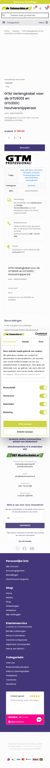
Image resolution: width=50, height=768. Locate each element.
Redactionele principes (17, 667)
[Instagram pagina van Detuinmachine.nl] (17, 548)
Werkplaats (11, 675)
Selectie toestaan (25, 432)
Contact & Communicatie (19, 626)
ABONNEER (25, 525)
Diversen (16, 31)
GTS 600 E (38, 170)
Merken (9, 597)
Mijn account (12, 566)
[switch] (43, 396)
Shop (8, 601)
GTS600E (35, 172)
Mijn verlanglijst (13, 614)
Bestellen (25, 147)
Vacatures (11, 679)
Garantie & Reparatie (16, 639)
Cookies (25, 746)
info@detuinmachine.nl (25, 476)
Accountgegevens (15, 570)
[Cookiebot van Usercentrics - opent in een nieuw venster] (35, 334)
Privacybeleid (36, 746)
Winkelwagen (12, 606)
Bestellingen (12, 574)
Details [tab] (25, 342)
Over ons (10, 662)
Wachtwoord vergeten (17, 579)
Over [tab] (41, 342)
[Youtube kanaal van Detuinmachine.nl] (32, 548)
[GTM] (18, 160)
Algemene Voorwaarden (18, 644)
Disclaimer (11, 684)
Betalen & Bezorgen (16, 631)
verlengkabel (31, 180)
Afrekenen (11, 610)
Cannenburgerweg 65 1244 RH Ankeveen (25, 465)
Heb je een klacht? (15, 648)
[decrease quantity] (9, 138)
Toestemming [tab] (9, 342)
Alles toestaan (25, 424)
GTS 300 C (29, 170)
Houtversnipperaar (31, 175)
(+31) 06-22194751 (25, 495)
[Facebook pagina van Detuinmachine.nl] (25, 548)
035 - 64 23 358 (25, 486)
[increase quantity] (20, 138)
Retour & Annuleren (15, 635)
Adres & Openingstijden (17, 671)
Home (6, 31)
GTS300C (27, 172)
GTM (22, 170)
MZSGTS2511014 (31, 177)
